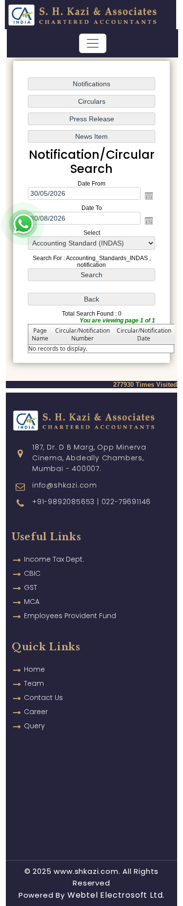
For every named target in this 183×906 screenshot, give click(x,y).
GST (30, 587)
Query (34, 726)
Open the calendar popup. (148, 196)
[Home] (90, 13)
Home (34, 669)
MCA (32, 601)
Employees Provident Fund (70, 616)
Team (34, 683)
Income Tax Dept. (54, 559)
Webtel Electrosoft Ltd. (115, 895)
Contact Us (43, 697)
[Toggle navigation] (92, 43)
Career (36, 712)
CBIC (32, 573)
